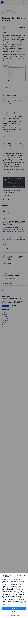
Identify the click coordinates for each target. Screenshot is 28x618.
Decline (14, 611)
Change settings (14, 615)
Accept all (14, 608)
